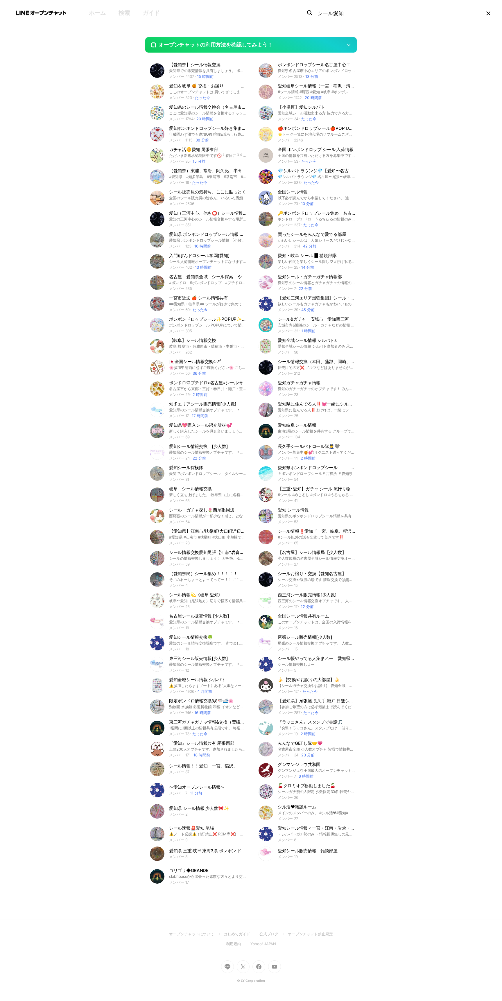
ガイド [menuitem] (151, 12)
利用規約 (238, 943)
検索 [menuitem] (124, 12)
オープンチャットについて (196, 934)
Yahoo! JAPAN (263, 943)
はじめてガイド (241, 934)
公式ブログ (273, 934)
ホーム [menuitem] (97, 12)
